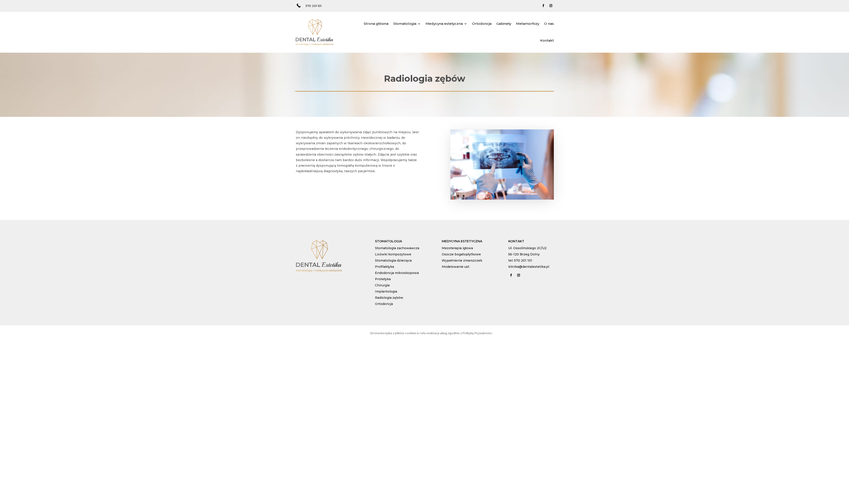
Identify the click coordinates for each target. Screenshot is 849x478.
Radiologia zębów (389, 298)
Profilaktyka (384, 267)
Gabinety (503, 23)
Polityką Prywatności (477, 333)
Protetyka (383, 279)
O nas (549, 23)
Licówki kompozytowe (393, 254)
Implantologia (386, 291)
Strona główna (376, 23)
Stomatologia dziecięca (393, 260)
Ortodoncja (481, 23)
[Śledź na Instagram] (551, 6)
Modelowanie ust (455, 267)
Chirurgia (382, 285)
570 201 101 (313, 6)
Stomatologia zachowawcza (397, 248)
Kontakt (547, 40)
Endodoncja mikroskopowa (397, 273)
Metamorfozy (527, 23)
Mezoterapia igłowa (457, 248)
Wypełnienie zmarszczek (462, 260)
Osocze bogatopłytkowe (461, 254)
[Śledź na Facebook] (543, 6)
